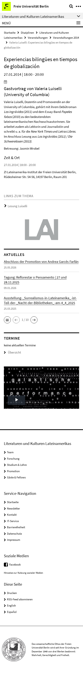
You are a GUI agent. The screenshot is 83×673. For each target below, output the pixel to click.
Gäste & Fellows (16, 477)
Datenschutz (14, 533)
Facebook (15, 564)
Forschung (13, 458)
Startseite (9, 32)
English (11, 605)
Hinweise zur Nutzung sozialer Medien (23, 572)
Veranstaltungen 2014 (66, 37)
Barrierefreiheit (16, 527)
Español (12, 612)
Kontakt (12, 514)
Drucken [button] (12, 593)
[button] (7, 320)
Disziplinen (27, 32)
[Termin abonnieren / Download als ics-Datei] (41, 81)
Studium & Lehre (17, 465)
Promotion (13, 471)
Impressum (13, 540)
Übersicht (14, 352)
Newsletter (13, 508)
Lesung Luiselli (17, 206)
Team (10, 452)
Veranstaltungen (38, 37)
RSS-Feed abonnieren (20, 599)
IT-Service (13, 521)
